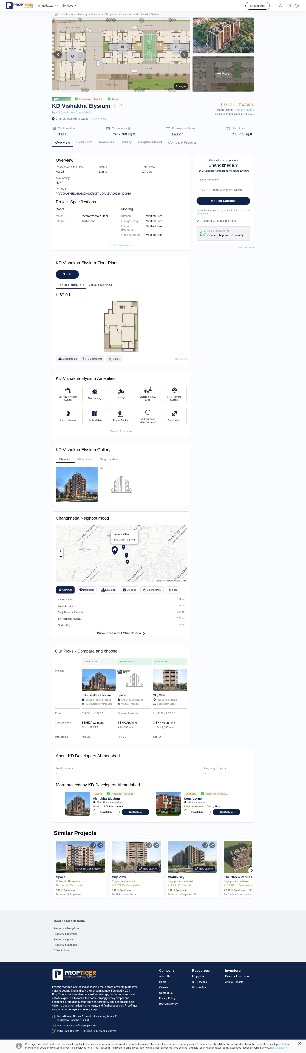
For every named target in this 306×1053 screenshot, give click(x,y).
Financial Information (237, 976)
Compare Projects (182, 142)
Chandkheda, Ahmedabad (72, 118)
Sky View (159, 695)
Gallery (126, 142)
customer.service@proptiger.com (76, 1025)
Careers (163, 987)
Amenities (106, 142)
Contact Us (166, 993)
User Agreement (168, 1004)
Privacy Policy (167, 998)
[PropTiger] (19, 5)
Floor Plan (84, 142)
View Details (106, 812)
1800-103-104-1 (72, 1030)
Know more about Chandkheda (119, 633)
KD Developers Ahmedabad (73, 112)
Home (162, 982)
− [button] (61, 556)
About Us (164, 976)
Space (121, 695)
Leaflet (159, 580)
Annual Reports (234, 982)
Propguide (198, 976)
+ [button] (61, 551)
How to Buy (199, 987)
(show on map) (98, 118)
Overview (62, 142)
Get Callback (135, 812)
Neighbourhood (150, 142)
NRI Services (199, 982)
